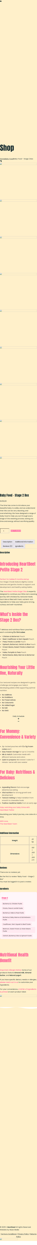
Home (2, 159)
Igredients (19, 546)
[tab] (7, 542)
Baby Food (9, 159)
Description (7, 542)
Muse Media (14, 1230)
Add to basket (16, 531)
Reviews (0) (7, 546)
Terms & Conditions (8, 1234)
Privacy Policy (23, 1234)
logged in (14, 882)
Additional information (24, 542)
